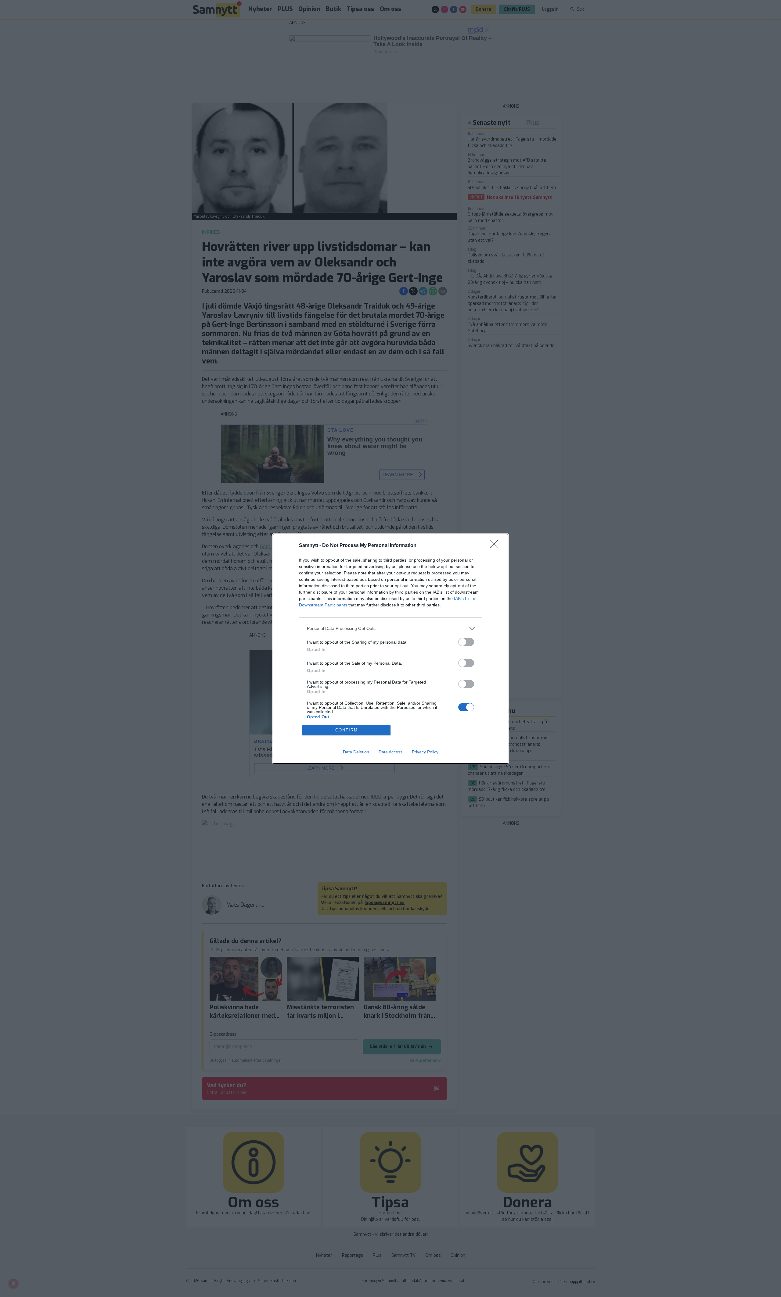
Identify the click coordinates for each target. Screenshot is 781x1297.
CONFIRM (346, 730)
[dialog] (390, 648)
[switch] (466, 642)
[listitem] (390, 628)
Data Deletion (356, 751)
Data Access (390, 751)
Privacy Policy (425, 751)
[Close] (496, 546)
